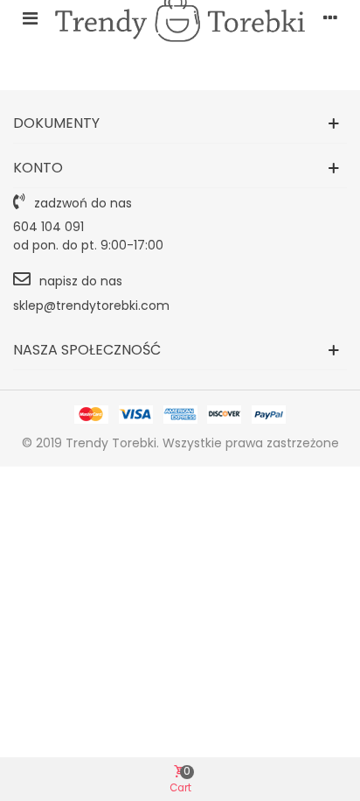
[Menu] (29, 17)
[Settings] (330, 17)
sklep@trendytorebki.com (91, 305)
